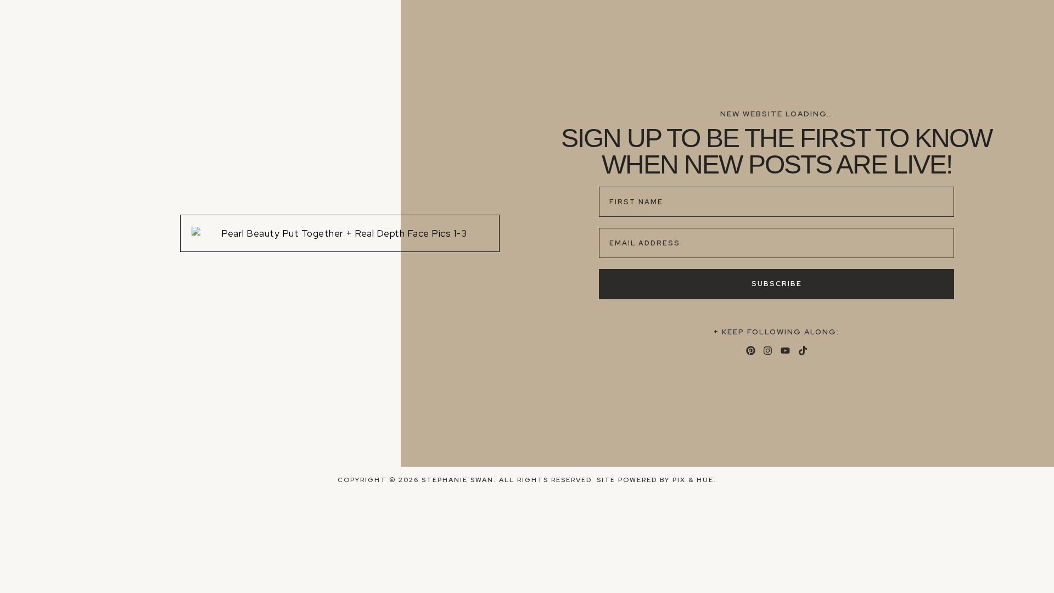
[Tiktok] (802, 350)
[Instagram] (767, 350)
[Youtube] (785, 350)
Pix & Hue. (694, 479)
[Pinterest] (750, 350)
